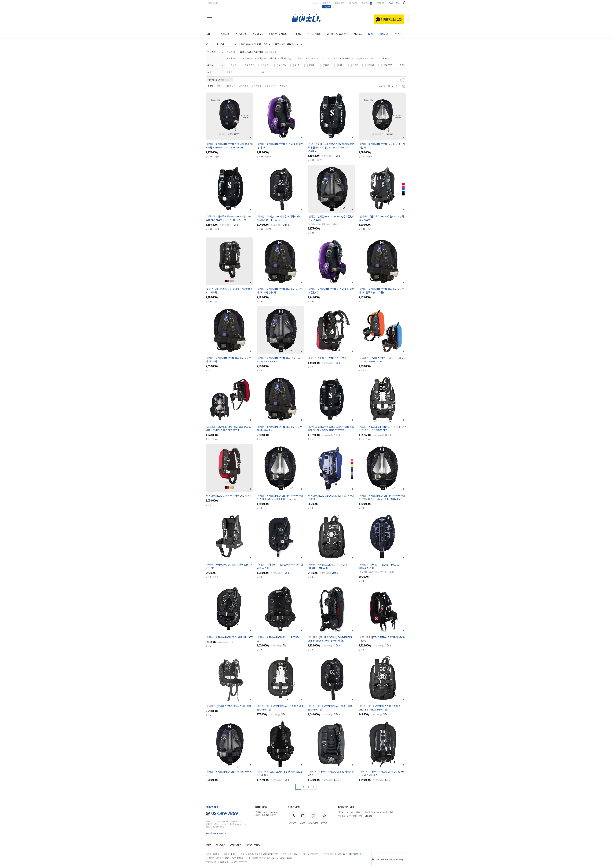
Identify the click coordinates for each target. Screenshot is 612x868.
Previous (408, 20)
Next (408, 16)
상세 (209, 72)
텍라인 (327, 65)
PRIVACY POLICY (252, 845)
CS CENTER (212, 807)
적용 (262, 72)
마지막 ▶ (314, 787)
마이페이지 (340, 3)
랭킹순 (220, 86)
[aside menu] (209, 17)
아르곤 (355, 65)
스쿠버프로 (387, 65)
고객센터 (381, 3)
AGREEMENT (235, 845)
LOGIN (315, 3)
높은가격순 (256, 86)
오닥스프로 (249, 65)
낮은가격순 (243, 86)
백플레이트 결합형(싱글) (218, 80)
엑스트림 (282, 65)
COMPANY (220, 845)
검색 (404, 3)
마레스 (341, 65)
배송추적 (368, 816)
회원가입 (327, 3)
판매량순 (283, 86)
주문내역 (353, 3)
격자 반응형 (397, 86)
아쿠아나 (370, 65)
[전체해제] (402, 80)
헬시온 (233, 65)
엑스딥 (297, 65)
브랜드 (210, 65)
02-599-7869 (224, 813)
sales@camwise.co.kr (216, 833)
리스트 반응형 (403, 86)
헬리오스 (266, 65)
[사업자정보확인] (357, 854)
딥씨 (402, 65)
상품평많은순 (270, 86)
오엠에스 (312, 65)
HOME (208, 845)
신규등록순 (231, 86)
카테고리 (211, 52)
